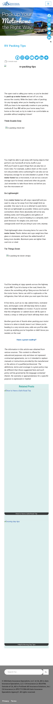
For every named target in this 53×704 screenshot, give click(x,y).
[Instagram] (22, 57)
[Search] (46, 672)
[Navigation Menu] (48, 4)
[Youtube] (32, 57)
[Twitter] (37, 57)
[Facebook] (17, 57)
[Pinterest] (27, 57)
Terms (13, 701)
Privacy (5, 701)
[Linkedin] (41, 57)
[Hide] (51, 42)
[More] (46, 57)
